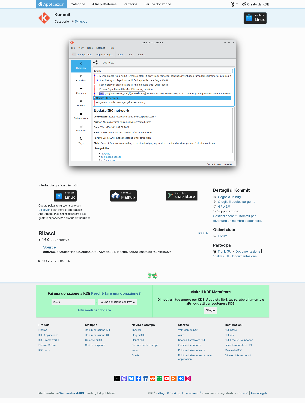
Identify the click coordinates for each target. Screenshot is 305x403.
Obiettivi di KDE (94, 339)
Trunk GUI (225, 251)
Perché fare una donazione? (116, 293)
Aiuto (181, 335)
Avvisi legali (259, 393)
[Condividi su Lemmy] (159, 377)
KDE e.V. (230, 335)
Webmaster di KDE (72, 393)
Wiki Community (188, 329)
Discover (44, 209)
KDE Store (231, 329)
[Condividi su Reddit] (152, 377)
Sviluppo (81, 21)
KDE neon (44, 350)
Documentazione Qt (97, 335)
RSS (201, 233)
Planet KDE (138, 339)
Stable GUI (221, 256)
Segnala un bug (229, 197)
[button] (234, 4)
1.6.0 (56, 240)
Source (49, 247)
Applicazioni (51, 5)
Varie (135, 350)
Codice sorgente (95, 345)
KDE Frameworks (48, 339)
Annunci (136, 329)
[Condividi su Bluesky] (131, 377)
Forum (222, 236)
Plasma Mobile (47, 345)
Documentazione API (97, 329)
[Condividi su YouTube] (166, 377)
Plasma (42, 329)
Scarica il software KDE (192, 339)
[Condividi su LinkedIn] (145, 377)
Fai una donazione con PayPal (117, 301)
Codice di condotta (189, 345)
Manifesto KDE (233, 350)
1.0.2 (56, 261)
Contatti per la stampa (145, 345)
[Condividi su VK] (181, 377)
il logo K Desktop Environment (179, 393)
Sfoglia (211, 310)
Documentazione (247, 251)
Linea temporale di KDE (239, 345)
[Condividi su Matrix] (117, 377)
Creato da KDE (258, 4)
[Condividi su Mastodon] (124, 377)
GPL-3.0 (224, 206)
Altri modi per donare (94, 310)
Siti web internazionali (238, 355)
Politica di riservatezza (191, 350)
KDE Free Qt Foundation (239, 339)
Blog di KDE (138, 335)
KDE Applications (48, 335)
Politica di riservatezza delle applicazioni (195, 357)
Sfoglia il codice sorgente (236, 202)
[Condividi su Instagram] (188, 377)
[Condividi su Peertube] (174, 377)
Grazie (135, 355)
